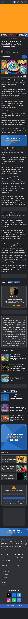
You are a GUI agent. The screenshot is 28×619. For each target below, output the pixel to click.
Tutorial (5, 557)
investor (10, 173)
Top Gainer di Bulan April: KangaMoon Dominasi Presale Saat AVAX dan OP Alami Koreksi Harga (17, 408)
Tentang (5, 574)
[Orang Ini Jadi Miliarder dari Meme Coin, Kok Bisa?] (21, 468)
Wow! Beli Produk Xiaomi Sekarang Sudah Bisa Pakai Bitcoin (16, 419)
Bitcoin (9, 128)
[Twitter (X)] (9, 595)
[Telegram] (19, 595)
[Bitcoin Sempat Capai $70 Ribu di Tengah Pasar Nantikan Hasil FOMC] (5, 357)
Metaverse (20, 563)
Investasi (5, 568)
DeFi (18, 565)
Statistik (17, 282)
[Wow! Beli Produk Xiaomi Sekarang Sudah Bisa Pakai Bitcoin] (5, 418)
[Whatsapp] (14, 600)
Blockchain (20, 557)
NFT (18, 568)
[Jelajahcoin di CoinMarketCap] (26, 35)
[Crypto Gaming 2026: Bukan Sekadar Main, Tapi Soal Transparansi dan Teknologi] (21, 476)
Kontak (5, 577)
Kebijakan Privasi (15, 503)
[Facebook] (14, 595)
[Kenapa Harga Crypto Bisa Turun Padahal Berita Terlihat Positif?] (21, 459)
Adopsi (5, 565)
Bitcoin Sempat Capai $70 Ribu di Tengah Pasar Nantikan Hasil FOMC (17, 358)
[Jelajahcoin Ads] (14, 140)
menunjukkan (15, 101)
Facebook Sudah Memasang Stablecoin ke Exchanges (17, 397)
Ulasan (5, 563)
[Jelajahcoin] (2, 2)
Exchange (19, 560)
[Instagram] (9, 600)
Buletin (5, 582)
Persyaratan (7, 503)
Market (10, 282)
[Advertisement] (14, 18)
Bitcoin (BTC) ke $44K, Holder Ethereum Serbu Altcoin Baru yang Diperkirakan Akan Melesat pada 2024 (17, 368)
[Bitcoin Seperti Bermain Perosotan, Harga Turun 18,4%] (5, 378)
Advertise (5, 585)
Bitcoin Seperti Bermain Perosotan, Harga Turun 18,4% (16, 378)
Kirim (14, 498)
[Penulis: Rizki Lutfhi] (2, 51)
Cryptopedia (6, 560)
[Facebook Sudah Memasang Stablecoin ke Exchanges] (5, 397)
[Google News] (19, 600)
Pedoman (5, 580)
